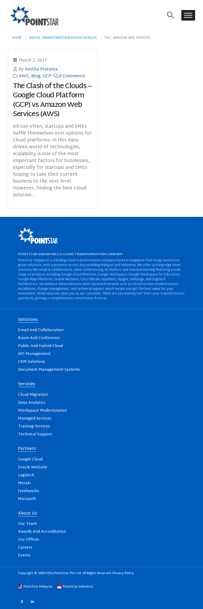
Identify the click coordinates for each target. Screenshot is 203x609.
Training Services (34, 426)
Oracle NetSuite (32, 467)
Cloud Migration (33, 394)
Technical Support (35, 434)
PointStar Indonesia (77, 587)
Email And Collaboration (40, 330)
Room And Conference (39, 338)
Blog (35, 76)
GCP (47, 76)
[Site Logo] (34, 15)
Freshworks (28, 491)
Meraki (24, 483)
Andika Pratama (41, 69)
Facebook (22, 601)
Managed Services (34, 418)
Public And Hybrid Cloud (40, 346)
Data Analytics (31, 402)
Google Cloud (30, 459)
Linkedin (32, 601)
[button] (170, 15)
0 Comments (72, 76)
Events (24, 555)
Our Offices (28, 539)
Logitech (26, 475)
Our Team (27, 523)
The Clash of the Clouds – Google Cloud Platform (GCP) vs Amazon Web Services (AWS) (52, 100)
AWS (24, 76)
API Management (34, 354)
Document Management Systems (49, 369)
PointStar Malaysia (38, 587)
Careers (25, 547)
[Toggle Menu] (188, 15)
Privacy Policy (123, 573)
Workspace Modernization (42, 410)
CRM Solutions (31, 361)
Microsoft (27, 499)
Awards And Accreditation (42, 531)
